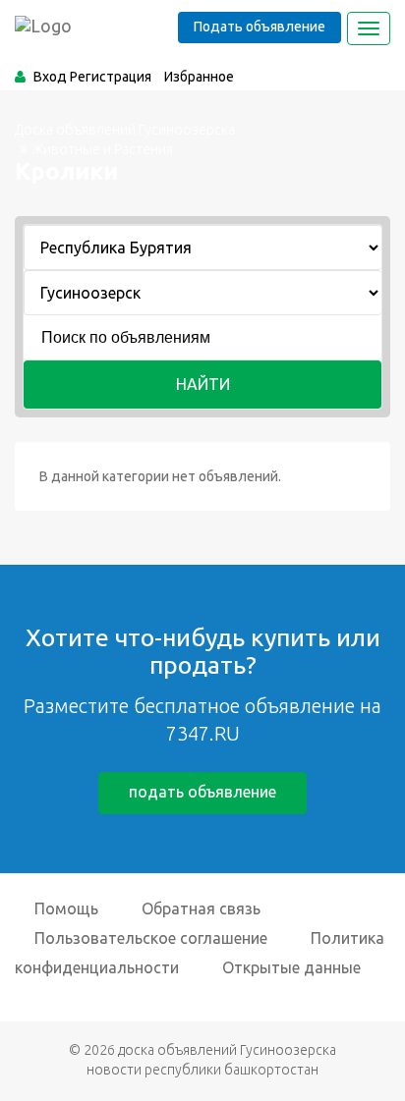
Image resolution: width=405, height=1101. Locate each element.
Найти (203, 384)
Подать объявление (259, 26)
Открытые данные (291, 967)
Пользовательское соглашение (150, 938)
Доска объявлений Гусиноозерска (125, 130)
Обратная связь (201, 908)
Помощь (66, 908)
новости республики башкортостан (202, 1069)
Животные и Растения (102, 149)
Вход (50, 76)
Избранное (199, 76)
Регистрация (110, 76)
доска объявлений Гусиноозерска (227, 1050)
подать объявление (202, 791)
